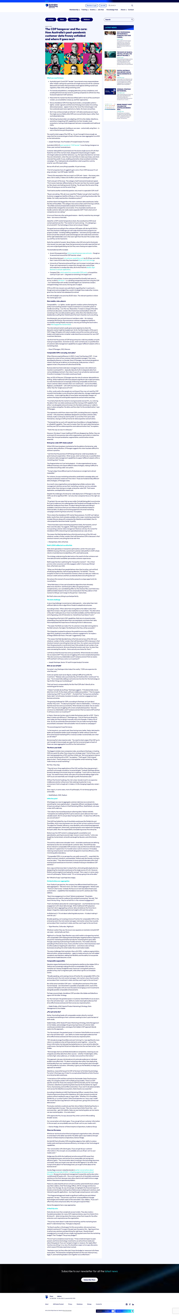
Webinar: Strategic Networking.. (124, 90)
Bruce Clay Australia (67, 1310)
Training (84, 10)
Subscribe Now (89, 1280)
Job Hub (101, 10)
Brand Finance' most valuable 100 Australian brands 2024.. (124, 107)
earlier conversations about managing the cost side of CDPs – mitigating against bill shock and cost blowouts (70, 1172)
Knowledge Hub (112, 10)
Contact (131, 10)
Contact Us (99, 1304)
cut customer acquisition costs (74, 258)
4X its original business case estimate (79, 253)
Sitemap (89, 1304)
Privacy (70, 1304)
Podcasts (74, 19)
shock (62, 280)
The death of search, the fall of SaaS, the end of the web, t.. (124, 53)
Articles (50, 19)
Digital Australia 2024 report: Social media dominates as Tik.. (124, 73)
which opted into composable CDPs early (73, 272)
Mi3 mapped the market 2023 (61, 324)
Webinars (87, 19)
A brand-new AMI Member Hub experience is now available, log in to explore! (129, 1)
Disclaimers (80, 1304)
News (62, 19)
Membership (74, 10)
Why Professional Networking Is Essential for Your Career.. (124, 34)
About (123, 10)
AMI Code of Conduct (58, 1304)
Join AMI (102, 5)
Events (92, 10)
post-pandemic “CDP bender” (70, 145)
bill (59, 280)
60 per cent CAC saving (86, 260)
